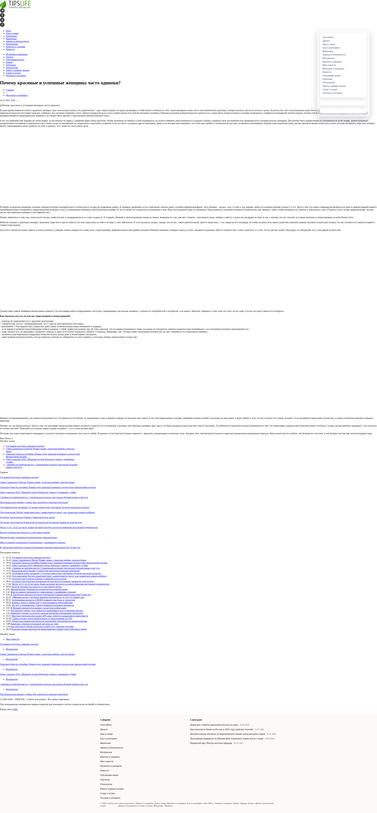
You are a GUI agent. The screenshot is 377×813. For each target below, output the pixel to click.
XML (15, 709)
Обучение (11, 65)
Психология (12, 67)
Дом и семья (106, 734)
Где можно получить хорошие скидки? (25, 446)
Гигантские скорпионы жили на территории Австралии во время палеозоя (49, 621)
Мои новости (12, 639)
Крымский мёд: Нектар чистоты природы (211, 743)
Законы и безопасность (111, 747)
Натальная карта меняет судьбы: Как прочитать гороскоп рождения (34, 502)
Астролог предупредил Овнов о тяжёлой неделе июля (27, 517)
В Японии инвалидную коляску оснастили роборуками (38, 608)
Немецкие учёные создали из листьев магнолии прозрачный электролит (47, 613)
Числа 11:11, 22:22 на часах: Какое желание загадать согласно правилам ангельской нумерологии (49, 527)
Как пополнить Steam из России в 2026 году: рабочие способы (42, 626)
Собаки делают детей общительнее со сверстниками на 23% (42, 618)
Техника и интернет (16, 75)
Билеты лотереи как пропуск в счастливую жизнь (25, 532)
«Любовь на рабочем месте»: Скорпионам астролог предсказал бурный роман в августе (44, 497)
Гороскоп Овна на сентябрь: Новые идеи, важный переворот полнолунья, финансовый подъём (48, 487)
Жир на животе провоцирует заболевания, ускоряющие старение (32, 542)
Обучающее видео (15, 59)
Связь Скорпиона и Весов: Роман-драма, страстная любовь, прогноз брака (37, 482)
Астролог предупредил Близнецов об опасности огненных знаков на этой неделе (41, 522)
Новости (104, 770)
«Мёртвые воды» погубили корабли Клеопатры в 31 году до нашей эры (48, 597)
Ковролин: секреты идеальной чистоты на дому (35, 624)
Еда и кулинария (108, 738)
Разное (9, 62)
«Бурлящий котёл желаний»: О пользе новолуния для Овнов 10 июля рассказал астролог (44, 507)
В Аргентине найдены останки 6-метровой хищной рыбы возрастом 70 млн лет (40, 547)
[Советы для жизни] (15, 7)
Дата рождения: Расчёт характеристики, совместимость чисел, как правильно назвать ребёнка (47, 512)
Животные (105, 743)
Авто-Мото (105, 725)
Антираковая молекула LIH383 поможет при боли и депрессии (43, 600)
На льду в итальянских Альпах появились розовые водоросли (43, 605)
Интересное (12, 649)
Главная (10, 90)
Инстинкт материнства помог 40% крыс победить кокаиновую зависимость (50, 616)
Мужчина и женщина (17, 54)
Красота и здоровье (110, 757)
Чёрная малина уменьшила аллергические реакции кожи (28, 537)
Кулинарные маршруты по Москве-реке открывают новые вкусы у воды (226, 738)
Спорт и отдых (13, 73)
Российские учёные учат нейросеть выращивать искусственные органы (47, 610)
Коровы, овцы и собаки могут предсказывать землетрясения (42, 602)
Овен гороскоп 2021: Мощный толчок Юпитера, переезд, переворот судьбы (38, 492)
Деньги (9, 57)
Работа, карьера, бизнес (17, 70)
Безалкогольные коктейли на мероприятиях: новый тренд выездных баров (49, 629)
